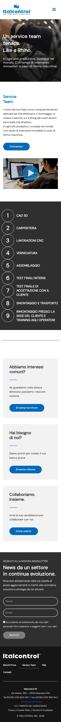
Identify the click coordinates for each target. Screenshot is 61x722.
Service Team (29, 665)
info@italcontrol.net (31, 701)
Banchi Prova (9, 665)
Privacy (12, 710)
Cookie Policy (24, 710)
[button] (30, 173)
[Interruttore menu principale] (54, 9)
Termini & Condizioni (43, 710)
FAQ (44, 665)
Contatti (7, 672)
